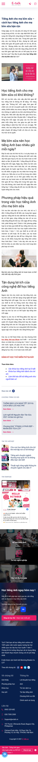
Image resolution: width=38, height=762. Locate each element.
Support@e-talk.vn (11, 719)
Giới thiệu (5, 680)
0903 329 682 (10, 709)
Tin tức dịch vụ (25, 688)
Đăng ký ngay (27, 750)
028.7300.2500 (10, 714)
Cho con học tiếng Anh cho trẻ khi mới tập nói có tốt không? (23, 448)
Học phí (4, 692)
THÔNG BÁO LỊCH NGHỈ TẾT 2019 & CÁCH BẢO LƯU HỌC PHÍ (18, 404)
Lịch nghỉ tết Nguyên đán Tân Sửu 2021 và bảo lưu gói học (17, 416)
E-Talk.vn (25, 739)
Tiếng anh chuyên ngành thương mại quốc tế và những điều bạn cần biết (23, 457)
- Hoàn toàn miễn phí (17, 618)
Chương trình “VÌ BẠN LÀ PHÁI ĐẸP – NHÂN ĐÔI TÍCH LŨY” (18, 427)
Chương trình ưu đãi (27, 696)
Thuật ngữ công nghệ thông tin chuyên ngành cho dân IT (23, 466)
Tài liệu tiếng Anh (26, 692)
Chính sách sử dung (27, 700)
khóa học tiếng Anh (20, 369)
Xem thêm (7, 409)
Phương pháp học (8, 684)
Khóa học (5, 688)
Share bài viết (6, 391)
